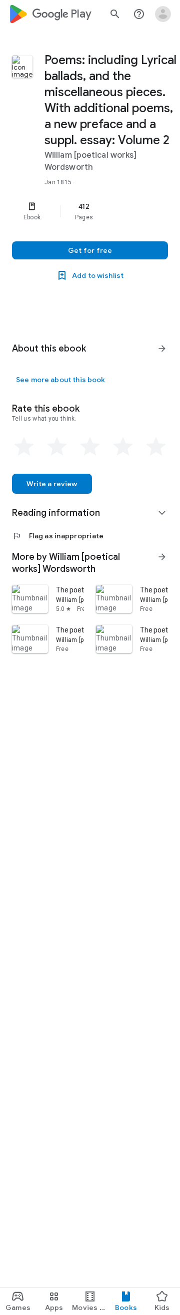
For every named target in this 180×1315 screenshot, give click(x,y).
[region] (90, 211)
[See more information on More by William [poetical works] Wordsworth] (162, 557)
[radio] (24, 447)
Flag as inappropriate (58, 536)
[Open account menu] (163, 14)
